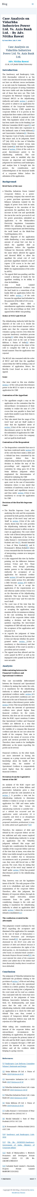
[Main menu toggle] (33, 4)
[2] (33, 130)
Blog (4, 4)
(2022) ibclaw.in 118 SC (18, 1090)
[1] (30, 125)
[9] (28, 548)
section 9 (21, 583)
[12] (16, 939)
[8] (26, 545)
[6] (27, 342)
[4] (14, 146)
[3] (25, 133)
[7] (19, 542)
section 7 (23, 101)
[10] (30, 825)
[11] (20, 913)
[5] (12, 337)
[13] (29, 955)
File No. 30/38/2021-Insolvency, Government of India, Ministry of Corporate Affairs (18, 1145)
